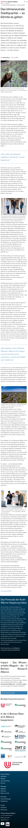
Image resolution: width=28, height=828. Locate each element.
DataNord (3, 788)
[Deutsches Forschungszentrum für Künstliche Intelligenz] (20, 727)
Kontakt (3, 805)
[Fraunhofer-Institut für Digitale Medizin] (6, 750)
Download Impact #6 (9, 693)
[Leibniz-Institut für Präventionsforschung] (3, 759)
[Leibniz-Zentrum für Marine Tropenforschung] (20, 751)
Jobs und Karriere (5, 781)
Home (2, 3)
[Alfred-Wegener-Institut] (6, 727)
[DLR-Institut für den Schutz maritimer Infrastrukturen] (6, 732)
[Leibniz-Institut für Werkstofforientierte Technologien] (10, 758)
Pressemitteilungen (6, 799)
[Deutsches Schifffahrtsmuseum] (20, 738)
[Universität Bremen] (6, 707)
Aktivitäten (3, 776)
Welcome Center (5, 793)
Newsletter (4, 796)
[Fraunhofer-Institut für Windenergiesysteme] (20, 744)
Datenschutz (4, 809)
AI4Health (3, 786)
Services (3, 783)
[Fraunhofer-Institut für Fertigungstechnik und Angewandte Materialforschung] (20, 707)
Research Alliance (5, 774)
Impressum (4, 807)
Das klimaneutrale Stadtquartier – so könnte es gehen (13, 5)
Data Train (3, 791)
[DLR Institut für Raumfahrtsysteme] (20, 732)
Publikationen (4, 801)
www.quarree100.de (6, 591)
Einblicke (7, 3)
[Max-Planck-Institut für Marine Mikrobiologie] (20, 757)
